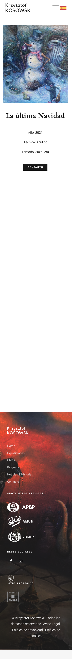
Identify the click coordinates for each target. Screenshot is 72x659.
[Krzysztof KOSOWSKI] (18, 4)
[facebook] (11, 561)
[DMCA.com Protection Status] (36, 596)
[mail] (21, 561)
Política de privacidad (27, 630)
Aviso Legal (51, 623)
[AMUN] (21, 517)
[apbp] (21, 504)
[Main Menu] (55, 8)
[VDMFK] (21, 532)
